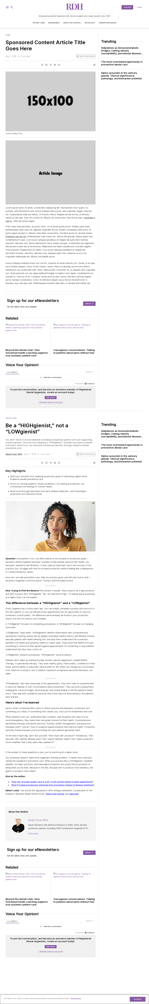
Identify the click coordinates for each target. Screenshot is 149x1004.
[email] (59, 65)
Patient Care (39, 23)
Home (8, 35)
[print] (94, 65)
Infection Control (72, 23)
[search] (12, 7)
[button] (7, 7)
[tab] (12, 372)
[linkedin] (46, 65)
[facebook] (42, 65)
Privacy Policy (76, 998)
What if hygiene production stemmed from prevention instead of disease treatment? (52, 785)
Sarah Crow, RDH (14, 454)
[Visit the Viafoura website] (89, 384)
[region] (51, 378)
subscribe (74, 794)
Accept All (137, 999)
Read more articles (55, 794)
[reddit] (55, 65)
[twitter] (50, 65)
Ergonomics (54, 23)
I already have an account (50, 402)
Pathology (90, 23)
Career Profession (107, 23)
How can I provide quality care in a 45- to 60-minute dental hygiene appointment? (52, 782)
